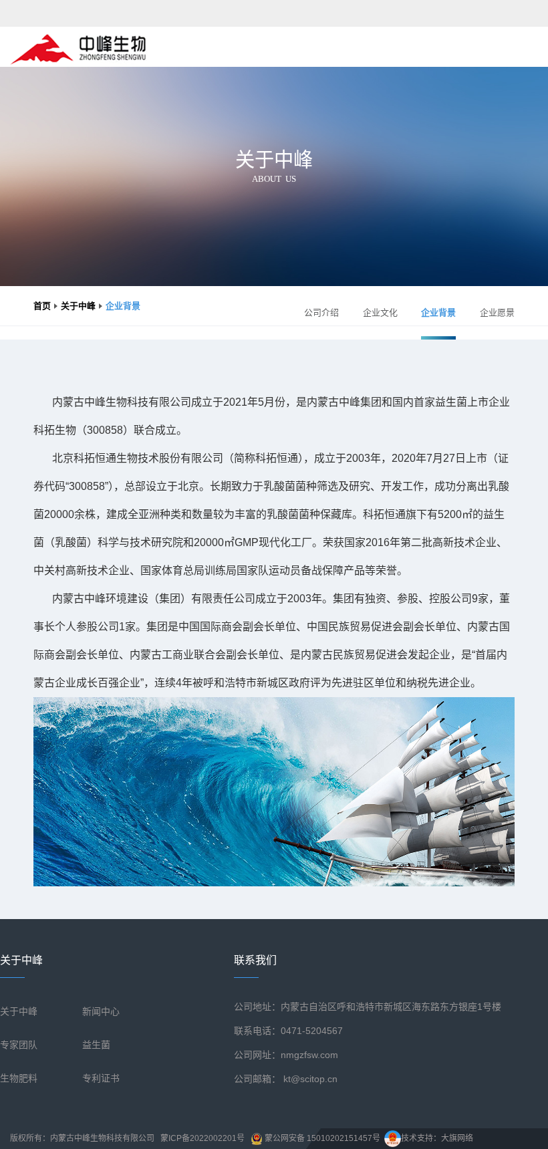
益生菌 (96, 1044)
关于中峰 (78, 306)
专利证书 (101, 1078)
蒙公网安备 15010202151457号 (321, 1138)
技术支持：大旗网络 (437, 1138)
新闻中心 (101, 1011)
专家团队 (18, 1044)
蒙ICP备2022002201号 (202, 1138)
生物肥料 (18, 1078)
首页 (42, 306)
